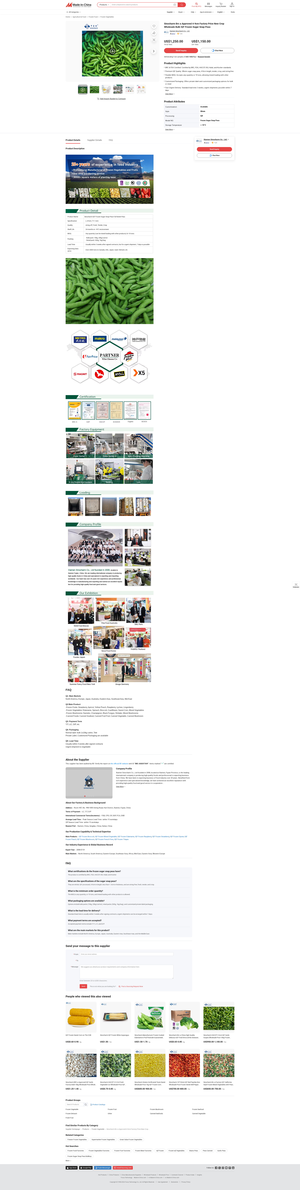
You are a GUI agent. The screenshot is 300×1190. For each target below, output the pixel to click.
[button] (175, 5)
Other (110, 1113)
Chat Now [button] (219, 50)
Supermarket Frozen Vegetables (103, 1139)
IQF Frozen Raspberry (143, 836)
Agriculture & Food (79, 17)
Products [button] (103, 4)
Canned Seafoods (156, 1113)
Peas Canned (207, 1150)
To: (77, 960)
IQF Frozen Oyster (177, 836)
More (68, 1160)
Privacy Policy (185, 1182)
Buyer (180, 12)
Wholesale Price (164, 1175)
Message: (75, 967)
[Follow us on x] (219, 1168)
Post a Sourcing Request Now (131, 986)
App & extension (206, 12)
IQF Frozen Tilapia (121, 839)
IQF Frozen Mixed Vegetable (106, 836)
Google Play (85, 1168)
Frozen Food (93, 17)
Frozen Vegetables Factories (99, 1150)
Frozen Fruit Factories (122, 1150)
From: (76, 954)
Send (83, 986)
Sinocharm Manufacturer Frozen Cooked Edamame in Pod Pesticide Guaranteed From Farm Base (149, 1037)
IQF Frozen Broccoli (86, 836)
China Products (114, 1175)
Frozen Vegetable (72, 1109)
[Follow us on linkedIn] (233, 1168)
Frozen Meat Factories (143, 1150)
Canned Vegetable (198, 1113)
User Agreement (163, 1182)
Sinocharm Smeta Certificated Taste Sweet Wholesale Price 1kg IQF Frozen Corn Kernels (150, 1084)
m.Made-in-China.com (156, 1177)
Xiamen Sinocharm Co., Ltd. (180, 31)
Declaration (174, 1182)
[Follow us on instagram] (223, 1168)
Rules (233, 12)
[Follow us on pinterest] (230, 1168)
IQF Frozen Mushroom (85, 839)
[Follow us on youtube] (226, 1168)
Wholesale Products (150, 1175)
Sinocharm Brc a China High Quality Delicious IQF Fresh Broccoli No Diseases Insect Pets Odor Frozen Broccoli (183, 1037)
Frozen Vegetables (107, 17)
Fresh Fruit (69, 1118)
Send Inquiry (181, 50)
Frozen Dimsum (71, 1113)
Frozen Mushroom (156, 1109)
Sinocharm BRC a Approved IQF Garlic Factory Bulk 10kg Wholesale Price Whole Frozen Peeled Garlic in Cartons (80, 1084)
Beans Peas (193, 1150)
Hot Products (102, 1175)
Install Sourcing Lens (124, 1168)
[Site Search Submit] (182, 4)
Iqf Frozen (160, 1150)
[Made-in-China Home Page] (78, 4)
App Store (71, 1168)
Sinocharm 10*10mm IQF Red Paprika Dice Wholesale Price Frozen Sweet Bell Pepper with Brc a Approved (184, 1084)
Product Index (190, 1175)
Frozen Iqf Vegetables (176, 1150)
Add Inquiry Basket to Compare (113, 98)
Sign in (232, 6)
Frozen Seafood (198, 1109)
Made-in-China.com (140, 1177)
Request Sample (204, 57)
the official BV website (119, 763)
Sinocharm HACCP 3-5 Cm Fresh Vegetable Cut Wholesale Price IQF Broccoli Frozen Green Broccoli (112, 1084)
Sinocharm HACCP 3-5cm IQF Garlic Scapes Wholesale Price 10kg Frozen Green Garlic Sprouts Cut (216, 1037)
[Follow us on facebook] (216, 1168)
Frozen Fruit (112, 1109)
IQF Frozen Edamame (126, 836)
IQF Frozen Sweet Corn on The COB (78, 1035)
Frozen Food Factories (76, 1150)
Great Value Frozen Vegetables (131, 1139)
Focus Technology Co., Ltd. (133, 1182)
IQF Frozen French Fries (104, 839)
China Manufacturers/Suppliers (131, 1175)
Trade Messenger (102, 1168)
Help (192, 12)
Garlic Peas (221, 1150)
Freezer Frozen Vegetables (77, 1139)
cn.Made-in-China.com (172, 1177)
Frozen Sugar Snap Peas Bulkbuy (80, 1156)
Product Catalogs (98, 1104)
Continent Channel (177, 1175)
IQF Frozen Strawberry (160, 836)
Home (68, 17)
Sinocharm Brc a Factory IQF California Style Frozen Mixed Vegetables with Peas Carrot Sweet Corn (218, 1084)
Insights (199, 1175)
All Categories (74, 12)
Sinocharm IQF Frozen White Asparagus (114, 1035)
